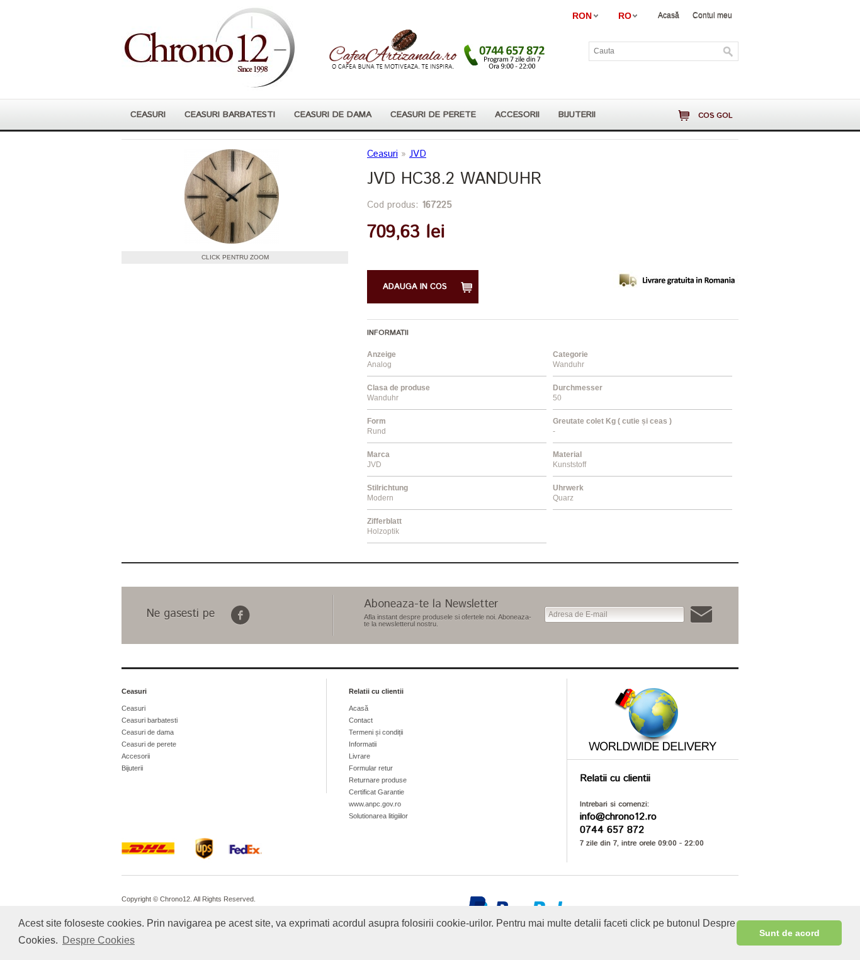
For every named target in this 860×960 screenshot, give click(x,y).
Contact (361, 720)
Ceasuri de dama (332, 114)
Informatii (362, 744)
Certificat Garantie (376, 792)
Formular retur (371, 768)
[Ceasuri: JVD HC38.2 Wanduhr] (231, 197)
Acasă (668, 15)
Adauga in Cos (415, 287)
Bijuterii (577, 114)
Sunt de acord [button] (789, 933)
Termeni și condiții (376, 732)
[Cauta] (728, 51)
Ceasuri (148, 114)
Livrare (359, 756)
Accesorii (517, 114)
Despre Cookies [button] (98, 940)
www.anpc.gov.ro (375, 804)
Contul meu (712, 15)
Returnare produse (378, 780)
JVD (417, 154)
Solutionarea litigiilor (378, 816)
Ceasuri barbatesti (229, 114)
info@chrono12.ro (618, 817)
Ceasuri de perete (433, 114)
